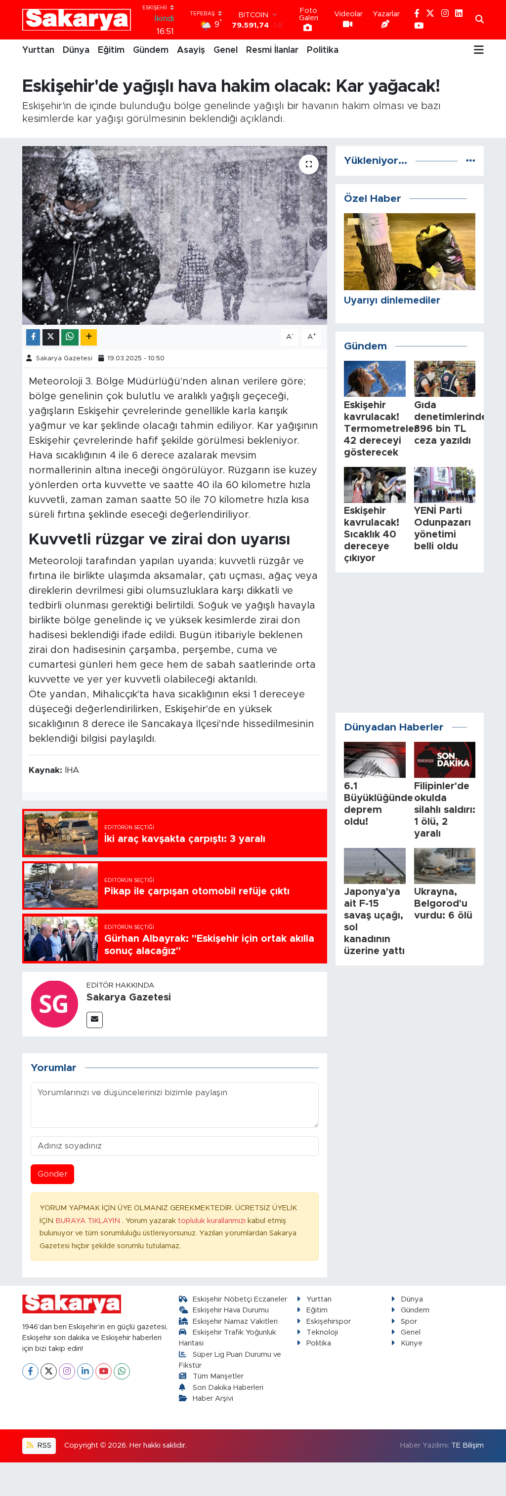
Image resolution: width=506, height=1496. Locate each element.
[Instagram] (67, 1371)
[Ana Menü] (479, 50)
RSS (43, 1445)
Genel (225, 50)
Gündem (151, 50)
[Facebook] (30, 1371)
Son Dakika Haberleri (228, 1387)
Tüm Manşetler (218, 1376)
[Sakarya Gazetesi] (54, 1003)
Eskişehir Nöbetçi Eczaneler (240, 1299)
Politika (322, 50)
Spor (409, 1321)
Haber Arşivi (213, 1398)
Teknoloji (322, 1332)
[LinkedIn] (85, 1371)
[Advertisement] (410, 642)
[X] (49, 1371)
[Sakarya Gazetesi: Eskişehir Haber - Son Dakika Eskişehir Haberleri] (76, 20)
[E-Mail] (94, 1020)
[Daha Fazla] (89, 337)
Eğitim (111, 50)
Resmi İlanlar (272, 50)
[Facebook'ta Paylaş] (33, 337)
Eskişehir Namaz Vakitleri (235, 1321)
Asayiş (191, 50)
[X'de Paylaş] (50, 337)
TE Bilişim (467, 1445)
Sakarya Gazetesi (64, 358)
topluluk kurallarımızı (213, 1221)
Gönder (53, 1174)
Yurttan (38, 50)
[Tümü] (470, 160)
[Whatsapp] (122, 1371)
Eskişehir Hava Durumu (231, 1310)
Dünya (76, 50)
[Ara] (479, 19)
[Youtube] (103, 1371)
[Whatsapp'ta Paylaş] (70, 337)
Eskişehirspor (328, 1321)
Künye (411, 1343)
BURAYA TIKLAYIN (88, 1221)
